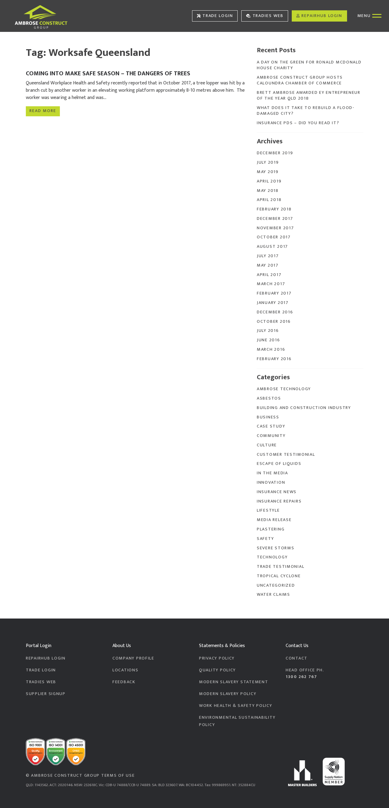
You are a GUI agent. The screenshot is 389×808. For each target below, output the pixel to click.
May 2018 (268, 190)
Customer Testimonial (286, 454)
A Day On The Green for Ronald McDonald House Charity (309, 65)
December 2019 (275, 153)
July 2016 (268, 330)
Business (268, 417)
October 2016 (274, 321)
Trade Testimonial (280, 566)
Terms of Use (118, 775)
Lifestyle (268, 510)
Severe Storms (275, 548)
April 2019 (269, 181)
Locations (125, 670)
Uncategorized (276, 585)
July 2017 (268, 256)
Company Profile (133, 658)
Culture (267, 445)
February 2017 (274, 293)
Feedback (124, 682)
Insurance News (277, 492)
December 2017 (275, 218)
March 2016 (271, 349)
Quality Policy (217, 670)
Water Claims (273, 594)
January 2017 (273, 302)
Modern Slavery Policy (227, 693)
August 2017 (272, 246)
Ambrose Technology (284, 389)
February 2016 (274, 359)
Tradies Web (268, 15)
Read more (42, 110)
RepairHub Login (321, 15)
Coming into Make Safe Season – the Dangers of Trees (108, 73)
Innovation (271, 482)
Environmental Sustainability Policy (237, 721)
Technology (272, 557)
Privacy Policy (217, 658)
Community (271, 435)
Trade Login (217, 15)
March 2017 (271, 284)
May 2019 (268, 172)
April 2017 (269, 274)
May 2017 (268, 265)
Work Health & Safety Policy (235, 705)
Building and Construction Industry (304, 407)
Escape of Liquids (279, 463)
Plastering (270, 529)
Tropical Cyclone (279, 576)
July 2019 (268, 162)
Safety (265, 538)
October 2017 (274, 237)
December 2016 (275, 312)
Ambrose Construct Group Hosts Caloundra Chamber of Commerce (300, 80)
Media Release (274, 519)
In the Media (272, 473)
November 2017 (275, 228)
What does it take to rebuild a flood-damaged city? (306, 110)
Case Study (271, 426)
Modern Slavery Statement (233, 682)
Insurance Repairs (279, 501)
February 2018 (274, 209)
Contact (297, 658)
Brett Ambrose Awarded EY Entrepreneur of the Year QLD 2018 (308, 95)
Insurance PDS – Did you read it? (298, 123)
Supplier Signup (46, 693)
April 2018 (269, 199)
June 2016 (268, 340)
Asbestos (269, 398)
